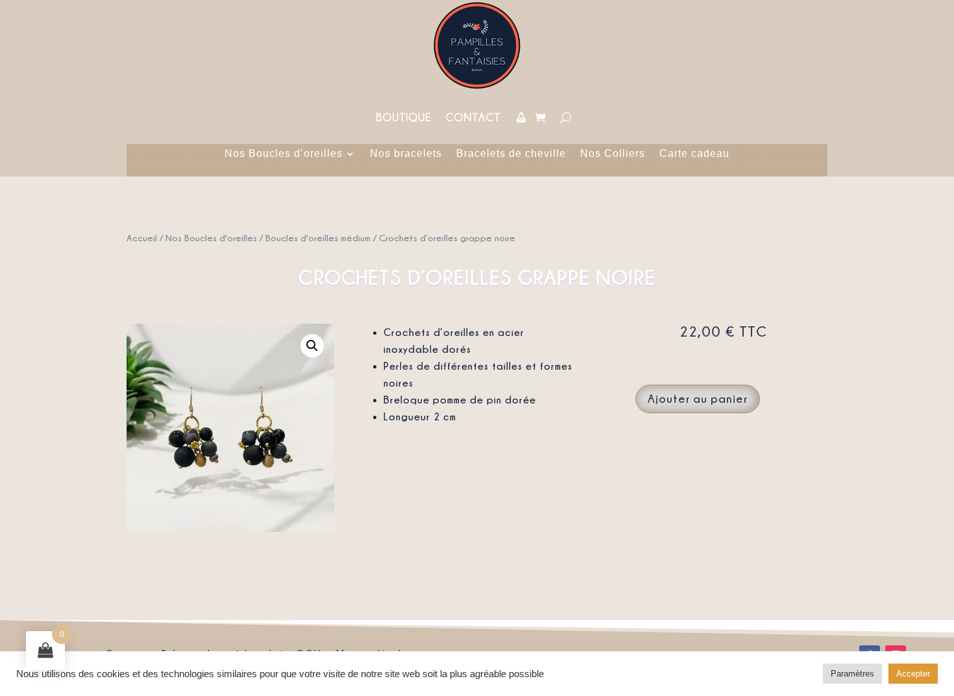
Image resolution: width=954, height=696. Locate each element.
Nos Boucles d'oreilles (211, 238)
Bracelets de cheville (511, 154)
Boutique (403, 117)
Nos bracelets (406, 154)
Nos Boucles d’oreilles (284, 154)
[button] (312, 345)
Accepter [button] (913, 673)
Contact (472, 117)
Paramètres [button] (852, 673)
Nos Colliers (612, 154)
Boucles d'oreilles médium (318, 238)
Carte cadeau (694, 154)
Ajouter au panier (698, 398)
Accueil (142, 238)
